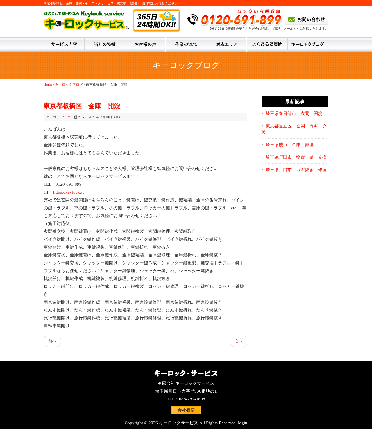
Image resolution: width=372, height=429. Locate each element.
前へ (52, 341)
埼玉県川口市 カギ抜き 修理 (296, 169)
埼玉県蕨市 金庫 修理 (290, 144)
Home (48, 84)
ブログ (66, 117)
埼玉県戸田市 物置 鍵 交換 (296, 157)
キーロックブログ (69, 84)
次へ (238, 341)
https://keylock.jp (69, 192)
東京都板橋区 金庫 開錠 (82, 105)
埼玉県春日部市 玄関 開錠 (294, 113)
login (242, 423)
